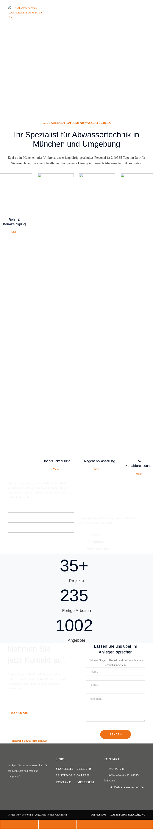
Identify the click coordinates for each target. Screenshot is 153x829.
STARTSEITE (64, 768)
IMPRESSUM (85, 782)
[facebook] (9, 788)
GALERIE (83, 775)
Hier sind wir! (19, 712)
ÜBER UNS (84, 768)
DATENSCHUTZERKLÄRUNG (127, 814)
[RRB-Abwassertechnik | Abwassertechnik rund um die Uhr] (26, 12)
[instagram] (16, 788)
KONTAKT (63, 782)
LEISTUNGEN (65, 775)
